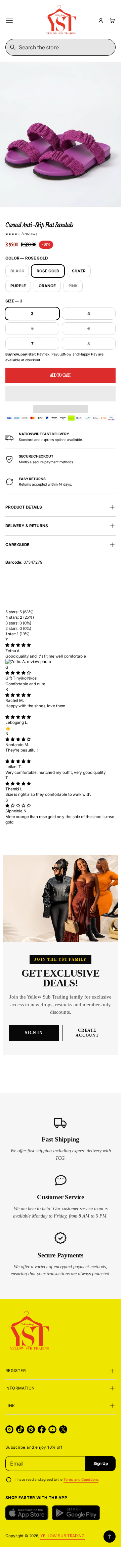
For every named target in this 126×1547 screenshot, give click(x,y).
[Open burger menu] (9, 21)
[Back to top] (109, 1536)
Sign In (34, 1032)
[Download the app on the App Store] (26, 1512)
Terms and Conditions (81, 1479)
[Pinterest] (31, 1429)
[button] (60, 393)
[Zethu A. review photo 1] (60, 661)
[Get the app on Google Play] (76, 1512)
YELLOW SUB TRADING (62, 1535)
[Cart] (111, 20)
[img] (18, 645)
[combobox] (60, 47)
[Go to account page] (100, 20)
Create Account (87, 1033)
